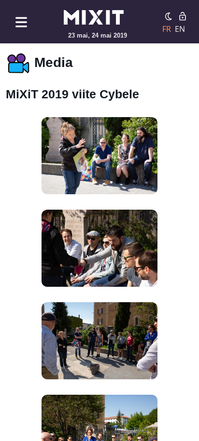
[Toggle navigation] (21, 21)
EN (180, 29)
